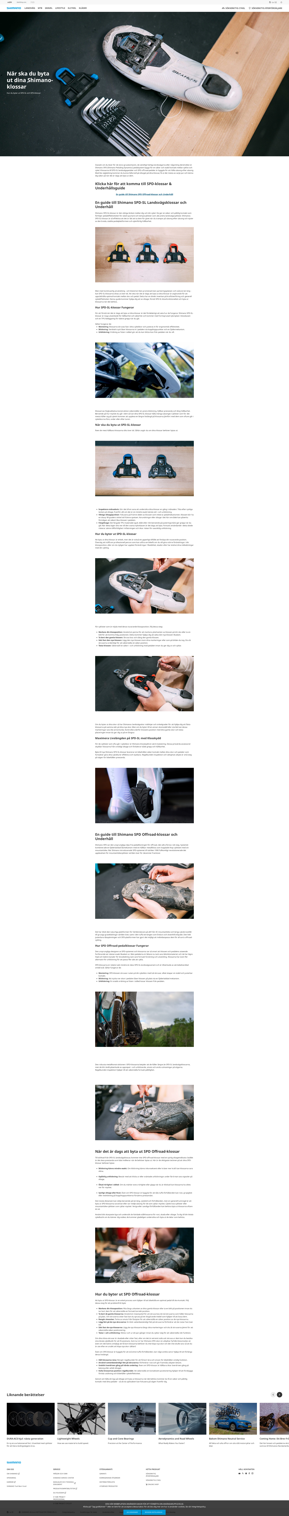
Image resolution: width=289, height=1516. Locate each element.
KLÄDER (83, 8)
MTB (40, 8)
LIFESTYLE (60, 8)
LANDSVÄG (29, 8)
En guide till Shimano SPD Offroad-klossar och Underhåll (144, 194)
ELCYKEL (72, 8)
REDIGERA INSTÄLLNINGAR (153, 1512)
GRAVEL (48, 8)
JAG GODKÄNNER (132, 1512)
